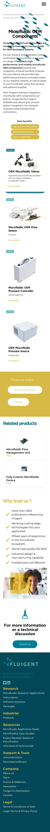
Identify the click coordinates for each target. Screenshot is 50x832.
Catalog (18, 402)
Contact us (25, 644)
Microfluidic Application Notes (21, 729)
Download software (15, 761)
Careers (7, 795)
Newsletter (9, 786)
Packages (9, 706)
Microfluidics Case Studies (18, 733)
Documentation (12, 757)
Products (8, 717)
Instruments (10, 697)
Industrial (14, 15)
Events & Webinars (14, 782)
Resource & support (25, 390)
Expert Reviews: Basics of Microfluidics (18, 740)
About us (8, 773)
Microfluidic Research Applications (24, 693)
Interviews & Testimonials (18, 746)
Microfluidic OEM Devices (32, 15)
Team (6, 777)
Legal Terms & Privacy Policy (20, 811)
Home (6, 15)
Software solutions (14, 702)
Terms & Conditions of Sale (19, 806)
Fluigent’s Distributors (16, 790)
